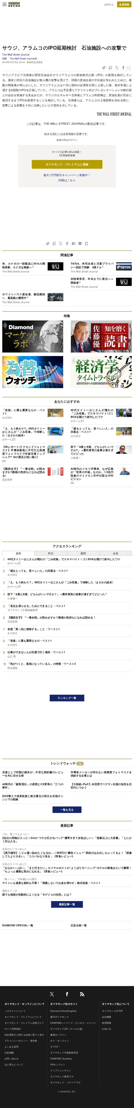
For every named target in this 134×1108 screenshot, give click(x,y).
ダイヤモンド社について (115, 1004)
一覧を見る (67, 810)
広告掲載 (9, 1052)
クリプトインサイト (60, 1070)
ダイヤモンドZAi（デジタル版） (67, 1028)
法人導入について (14, 1064)
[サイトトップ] (14, 4)
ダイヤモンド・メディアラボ (65, 1082)
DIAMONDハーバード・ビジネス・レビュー (73, 1022)
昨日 (51, 553)
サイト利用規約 (13, 1028)
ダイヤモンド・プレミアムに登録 (67, 164)
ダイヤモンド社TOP (112, 1011)
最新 (18, 553)
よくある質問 (11, 1046)
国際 (4, 58)
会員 (115, 553)
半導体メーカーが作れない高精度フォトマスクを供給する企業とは (101, 774)
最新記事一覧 (67, 904)
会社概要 (106, 1016)
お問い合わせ (11, 1058)
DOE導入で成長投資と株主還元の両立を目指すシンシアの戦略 (32, 797)
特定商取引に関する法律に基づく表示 (24, 1034)
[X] (52, 995)
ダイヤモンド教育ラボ (61, 1076)
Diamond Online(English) (63, 1011)
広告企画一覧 (79, 925)
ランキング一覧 (67, 698)
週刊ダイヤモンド (59, 1016)
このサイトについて (15, 1011)
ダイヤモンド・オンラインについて (24, 1004)
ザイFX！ (55, 1046)
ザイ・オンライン (59, 1040)
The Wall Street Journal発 (23, 58)
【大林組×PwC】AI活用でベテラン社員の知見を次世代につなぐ (101, 785)
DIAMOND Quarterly (61, 1058)
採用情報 (106, 1022)
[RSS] (82, 995)
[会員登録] (124, 4)
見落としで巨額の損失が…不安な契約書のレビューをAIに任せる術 (32, 774)
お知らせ (106, 1028)
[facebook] (67, 995)
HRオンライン (57, 1064)
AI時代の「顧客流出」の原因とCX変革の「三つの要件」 (32, 785)
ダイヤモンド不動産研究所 (64, 1052)
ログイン (109, 4)
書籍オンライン (58, 1034)
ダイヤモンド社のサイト (64, 1004)
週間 (83, 553)
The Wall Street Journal (15, 54)
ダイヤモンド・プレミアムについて (23, 1016)
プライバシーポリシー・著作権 (21, 1040)
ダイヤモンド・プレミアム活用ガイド (24, 1022)
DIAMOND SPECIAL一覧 (17, 925)
